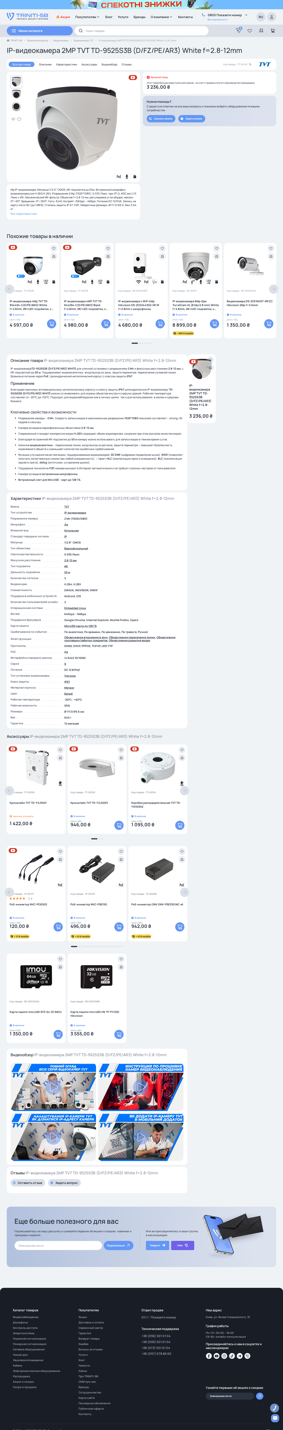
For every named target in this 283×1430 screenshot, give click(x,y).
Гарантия (85, 1333)
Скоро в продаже (24, 1387)
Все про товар (22, 64)
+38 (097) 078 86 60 (156, 1354)
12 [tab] (106, 946)
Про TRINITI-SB (88, 1376)
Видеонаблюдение (37, 40)
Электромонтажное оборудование (36, 1371)
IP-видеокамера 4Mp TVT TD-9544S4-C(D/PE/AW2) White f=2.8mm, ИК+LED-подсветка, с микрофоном (30, 305)
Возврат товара (89, 1338)
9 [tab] (98, 946)
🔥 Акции (63, 17)
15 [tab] (114, 946)
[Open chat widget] (275, 1418)
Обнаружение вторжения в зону (86, 637)
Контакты (185, 17)
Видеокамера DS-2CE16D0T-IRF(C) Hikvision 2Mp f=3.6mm (250, 303)
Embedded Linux (75, 608)
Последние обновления (95, 1403)
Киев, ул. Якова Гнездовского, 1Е (228, 1317)
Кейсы (83, 1371)
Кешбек (84, 1344)
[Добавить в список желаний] (53, 248)
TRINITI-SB (16, 40)
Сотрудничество (90, 1392)
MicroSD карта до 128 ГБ (80, 626)
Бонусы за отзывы (91, 1349)
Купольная (71, 530)
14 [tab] (111, 946)
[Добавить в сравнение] (53, 256)
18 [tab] (122, 946)
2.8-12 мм (70, 560)
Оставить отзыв (30, 1183)
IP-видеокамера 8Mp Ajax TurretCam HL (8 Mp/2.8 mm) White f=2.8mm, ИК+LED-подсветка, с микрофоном (195, 305)
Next (273, 289)
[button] (249, 30)
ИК (66, 566)
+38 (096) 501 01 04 (156, 1336)
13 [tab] (109, 946)
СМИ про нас (87, 1381)
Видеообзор (109, 64)
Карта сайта (87, 1398)
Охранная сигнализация (29, 1338)
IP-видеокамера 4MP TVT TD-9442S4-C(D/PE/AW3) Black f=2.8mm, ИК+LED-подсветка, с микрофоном (85, 305)
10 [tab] (100, 946)
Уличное (70, 676)
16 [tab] (117, 946)
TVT (66, 506)
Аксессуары (89, 64)
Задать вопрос (193, 118)
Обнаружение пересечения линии (132, 637)
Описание (45, 64)
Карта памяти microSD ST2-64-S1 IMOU (36, 1012)
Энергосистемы (23, 1333)
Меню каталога (30, 31)
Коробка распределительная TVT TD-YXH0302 (156, 804)
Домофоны (20, 1322)
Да (66, 524)
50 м (67, 572)
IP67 (67, 682)
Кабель (17, 1365)
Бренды (140, 17)
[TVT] (265, 64)
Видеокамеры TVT (83, 40)
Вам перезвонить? (218, 19)
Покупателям (85, 17)
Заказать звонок (163, 118)
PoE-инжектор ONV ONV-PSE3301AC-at (157, 904)
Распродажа (21, 1376)
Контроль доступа (25, 1328)
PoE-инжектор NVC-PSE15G (88, 904)
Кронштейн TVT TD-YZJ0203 (89, 803)
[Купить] (51, 323)
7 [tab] (92, 946)
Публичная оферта (91, 1408)
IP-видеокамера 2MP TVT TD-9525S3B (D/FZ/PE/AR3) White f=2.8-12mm (200, 397)
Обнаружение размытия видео (129, 640)
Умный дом (20, 1355)
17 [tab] (119, 946)
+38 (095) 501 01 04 (156, 1342)
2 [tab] (140, 343)
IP (65, 536)
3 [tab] (142, 343)
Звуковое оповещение (28, 1360)
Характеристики (66, 64)
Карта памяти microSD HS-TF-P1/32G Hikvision (94, 1014)
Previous (9, 289)
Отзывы (127, 64)
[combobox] (141, 30)
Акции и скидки (23, 1381)
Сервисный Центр (91, 1328)
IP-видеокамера (75, 512)
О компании (160, 17)
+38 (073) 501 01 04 (156, 1348)
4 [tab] (145, 343)
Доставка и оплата (91, 1322)
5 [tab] (148, 343)
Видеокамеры (61, 40)
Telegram (155, 1245)
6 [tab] (150, 343)
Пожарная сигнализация (29, 1344)
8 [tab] (95, 946)
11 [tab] (103, 946)
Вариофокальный (76, 548)
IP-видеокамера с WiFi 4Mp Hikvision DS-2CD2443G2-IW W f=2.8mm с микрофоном (138, 305)
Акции (83, 1317)
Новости (84, 1365)
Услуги (123, 17)
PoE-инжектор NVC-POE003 (28, 904)
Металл (69, 688)
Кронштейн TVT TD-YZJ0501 (28, 803)
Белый (68, 693)
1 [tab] (135, 343)
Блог (109, 17)
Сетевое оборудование (28, 1349)
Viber (180, 1245)
